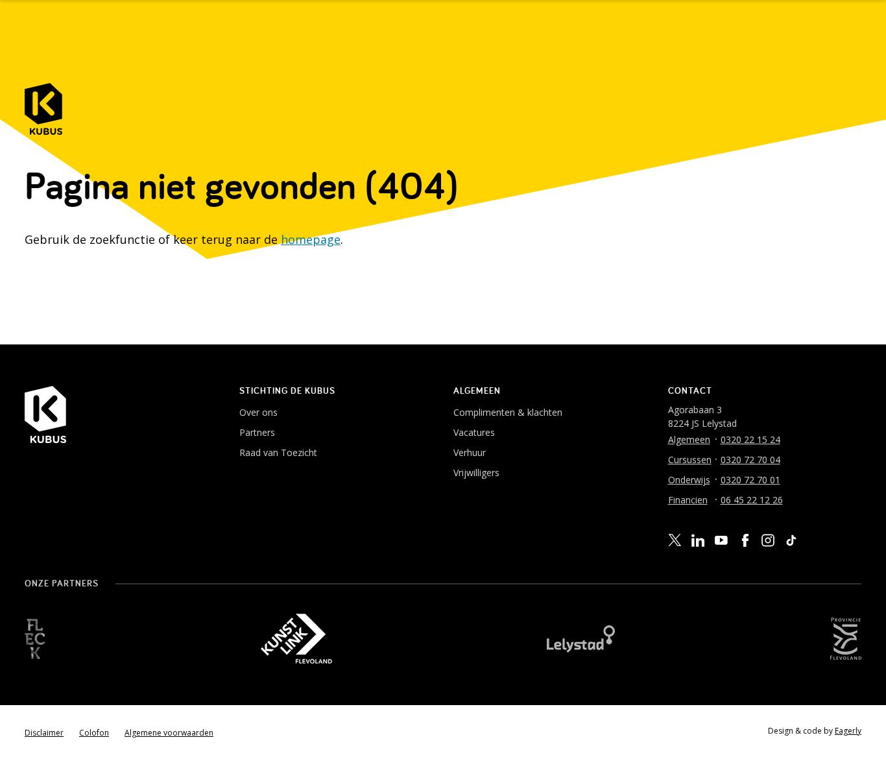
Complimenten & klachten (507, 412)
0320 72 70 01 (750, 480)
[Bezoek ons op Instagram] (767, 540)
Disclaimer (44, 732)
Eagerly (848, 730)
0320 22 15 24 (750, 439)
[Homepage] (43, 109)
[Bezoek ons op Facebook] (744, 540)
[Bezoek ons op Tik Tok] (791, 540)
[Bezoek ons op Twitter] (674, 540)
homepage (311, 239)
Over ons (258, 412)
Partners (257, 432)
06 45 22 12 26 (752, 500)
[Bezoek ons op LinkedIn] (697, 540)
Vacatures (474, 432)
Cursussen (690, 459)
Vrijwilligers (476, 472)
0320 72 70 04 (750, 459)
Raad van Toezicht (278, 452)
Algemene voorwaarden (169, 732)
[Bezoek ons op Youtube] (721, 540)
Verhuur (469, 452)
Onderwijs (689, 480)
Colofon (94, 732)
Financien (688, 500)
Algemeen (689, 439)
